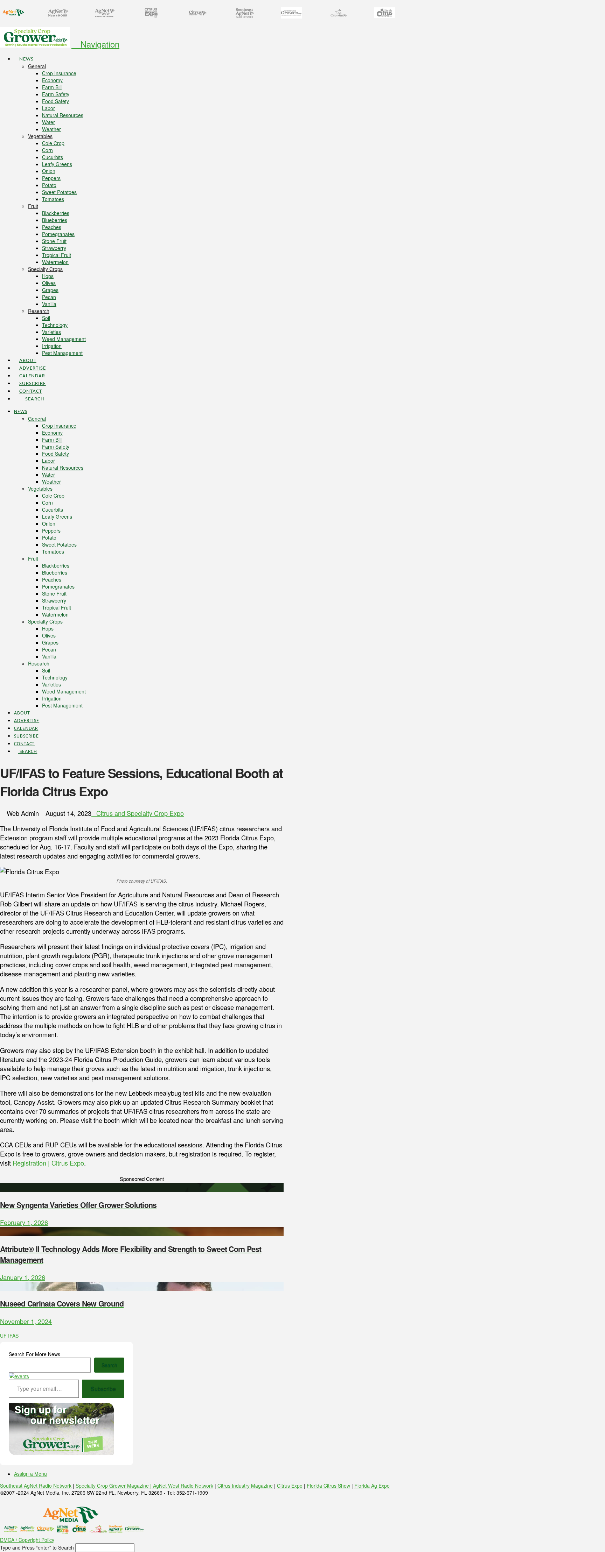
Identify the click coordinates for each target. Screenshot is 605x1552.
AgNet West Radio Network (183, 1485)
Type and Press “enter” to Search (37, 1547)
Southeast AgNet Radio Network (35, 1485)
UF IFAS (9, 1335)
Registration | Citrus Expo (48, 1162)
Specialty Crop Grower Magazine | (114, 1485)
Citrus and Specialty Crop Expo (140, 813)
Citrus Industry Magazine (245, 1485)
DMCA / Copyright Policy (27, 1539)
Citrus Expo (289, 1485)
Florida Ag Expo (372, 1485)
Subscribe (103, 1388)
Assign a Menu (30, 1473)
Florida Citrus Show (328, 1485)
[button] (95, 44)
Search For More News (34, 1354)
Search (109, 1364)
